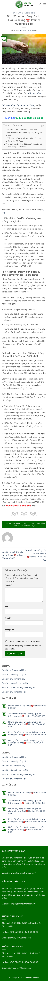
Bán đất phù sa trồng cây (13, 679)
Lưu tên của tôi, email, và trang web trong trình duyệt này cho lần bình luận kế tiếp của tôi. (23, 645)
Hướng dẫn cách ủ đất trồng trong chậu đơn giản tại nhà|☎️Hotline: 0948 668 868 (26, 742)
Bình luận (10, 585)
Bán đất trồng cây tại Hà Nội (15, 683)
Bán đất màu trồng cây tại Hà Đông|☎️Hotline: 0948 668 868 (12, 555)
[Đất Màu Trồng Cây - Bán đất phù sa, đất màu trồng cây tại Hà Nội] (24, 4)
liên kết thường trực (28, 526)
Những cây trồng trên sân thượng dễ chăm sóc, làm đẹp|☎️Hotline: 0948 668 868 (26, 724)
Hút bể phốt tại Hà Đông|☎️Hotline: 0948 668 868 (27, 706)
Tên (7, 607)
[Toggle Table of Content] (41, 126)
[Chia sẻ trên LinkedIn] (35, 514)
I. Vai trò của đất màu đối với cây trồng (21, 129)
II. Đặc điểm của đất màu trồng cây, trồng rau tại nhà (23, 134)
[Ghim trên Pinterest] (31, 514)
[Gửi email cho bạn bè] (26, 514)
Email (8, 618)
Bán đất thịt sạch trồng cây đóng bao (19, 687)
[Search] (40, 4)
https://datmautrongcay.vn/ (23, 873)
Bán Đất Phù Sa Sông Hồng (24, 13)
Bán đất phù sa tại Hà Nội (14, 692)
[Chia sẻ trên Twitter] (22, 514)
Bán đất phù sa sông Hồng (14, 670)
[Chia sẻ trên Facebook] (17, 514)
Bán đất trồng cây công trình (15, 674)
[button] (44, 4)
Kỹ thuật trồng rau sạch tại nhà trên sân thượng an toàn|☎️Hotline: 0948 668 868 (27, 733)
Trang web (9, 630)
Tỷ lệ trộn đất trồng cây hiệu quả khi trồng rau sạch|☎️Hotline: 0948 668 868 (26, 715)
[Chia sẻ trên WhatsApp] (13, 514)
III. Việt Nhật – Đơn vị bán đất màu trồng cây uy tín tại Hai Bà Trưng (23, 139)
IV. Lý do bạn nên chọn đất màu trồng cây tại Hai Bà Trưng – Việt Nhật (23, 145)
